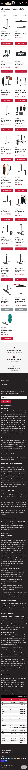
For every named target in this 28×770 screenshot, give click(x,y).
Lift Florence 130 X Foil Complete (21, 34)
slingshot (17, 177)
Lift (16, 31)
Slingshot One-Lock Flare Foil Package (6, 210)
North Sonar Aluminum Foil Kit (6, 63)
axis (2, 297)
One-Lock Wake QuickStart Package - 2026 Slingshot (20, 270)
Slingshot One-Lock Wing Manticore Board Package (6, 330)
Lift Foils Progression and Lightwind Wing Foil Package (20, 151)
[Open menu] (2, 3)
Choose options (7, 43)
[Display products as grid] (23, 15)
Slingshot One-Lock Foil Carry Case (20, 63)
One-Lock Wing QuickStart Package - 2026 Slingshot (20, 241)
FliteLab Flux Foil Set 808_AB (6, 121)
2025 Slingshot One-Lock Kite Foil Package (6, 240)
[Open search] (20, 3)
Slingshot (17, 61)
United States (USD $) (6, 750)
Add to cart (21, 43)
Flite (2, 118)
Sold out (7, 309)
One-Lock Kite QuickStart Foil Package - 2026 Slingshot (5, 271)
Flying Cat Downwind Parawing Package (6, 91)
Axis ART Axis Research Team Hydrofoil (5, 301)
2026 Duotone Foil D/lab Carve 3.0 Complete (5, 35)
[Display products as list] (26, 15)
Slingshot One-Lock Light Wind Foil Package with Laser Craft (6, 181)
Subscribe (6, 401)
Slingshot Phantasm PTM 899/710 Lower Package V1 (20, 301)
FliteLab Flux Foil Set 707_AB (6, 150)
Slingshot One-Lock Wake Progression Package (20, 211)
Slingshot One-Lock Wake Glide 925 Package (20, 180)
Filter (4, 15)
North (3, 61)
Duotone (3, 31)
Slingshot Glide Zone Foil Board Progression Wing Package (20, 122)
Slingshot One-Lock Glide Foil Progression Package (20, 92)
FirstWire (8, 767)
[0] (25, 3)
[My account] (22, 3)
